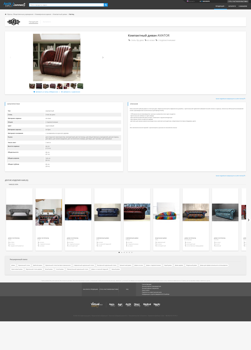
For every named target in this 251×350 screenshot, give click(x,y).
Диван (13, 265)
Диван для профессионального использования (214, 265)
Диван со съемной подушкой (99, 269)
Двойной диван (37, 265)
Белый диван (49, 269)
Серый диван (168, 265)
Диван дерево (179, 265)
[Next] (102, 57)
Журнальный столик (24, 265)
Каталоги (232, 6)
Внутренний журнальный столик (106, 265)
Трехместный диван (125, 265)
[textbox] (66, 5)
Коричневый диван (17, 269)
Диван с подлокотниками (153, 265)
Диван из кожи (138, 265)
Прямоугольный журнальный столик (77, 269)
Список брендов (146, 284)
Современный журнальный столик (84, 265)
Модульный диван (191, 265)
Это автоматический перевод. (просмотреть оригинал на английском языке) (153, 127)
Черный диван (115, 269)
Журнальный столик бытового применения (58, 265)
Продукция (220, 6)
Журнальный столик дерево (34, 269)
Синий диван (60, 269)
